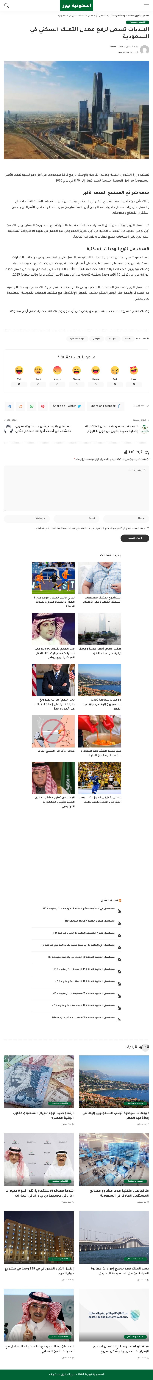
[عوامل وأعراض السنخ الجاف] (53, 731)
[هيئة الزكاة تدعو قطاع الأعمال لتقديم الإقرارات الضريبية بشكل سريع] (114, 1315)
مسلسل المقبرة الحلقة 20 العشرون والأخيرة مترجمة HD (81, 957)
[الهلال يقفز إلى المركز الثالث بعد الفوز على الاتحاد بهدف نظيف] (99, 778)
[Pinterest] (43, 406)
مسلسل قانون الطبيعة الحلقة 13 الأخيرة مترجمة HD (84, 933)
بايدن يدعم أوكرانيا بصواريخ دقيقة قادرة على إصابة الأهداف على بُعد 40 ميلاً (55, 704)
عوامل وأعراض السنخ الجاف (56, 751)
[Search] (8, 5)
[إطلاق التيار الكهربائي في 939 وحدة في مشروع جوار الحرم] (39, 1237)
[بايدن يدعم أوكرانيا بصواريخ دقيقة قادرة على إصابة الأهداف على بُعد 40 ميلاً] (53, 680)
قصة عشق (109, 900)
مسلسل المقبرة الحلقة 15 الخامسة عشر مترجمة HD (83, 1018)
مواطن (96, 339)
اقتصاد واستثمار (138, 22)
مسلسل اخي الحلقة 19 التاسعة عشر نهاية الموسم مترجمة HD (78, 945)
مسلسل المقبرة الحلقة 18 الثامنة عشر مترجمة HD (85, 981)
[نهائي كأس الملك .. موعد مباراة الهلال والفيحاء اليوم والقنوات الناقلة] (53, 578)
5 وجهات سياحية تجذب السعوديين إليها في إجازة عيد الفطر (102, 704)
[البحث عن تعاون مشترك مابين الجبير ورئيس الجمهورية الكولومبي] (53, 778)
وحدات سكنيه (76, 339)
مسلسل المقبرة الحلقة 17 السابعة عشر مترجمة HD (84, 994)
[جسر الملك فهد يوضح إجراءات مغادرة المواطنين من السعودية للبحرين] (114, 1237)
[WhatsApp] (31, 406)
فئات (127, 339)
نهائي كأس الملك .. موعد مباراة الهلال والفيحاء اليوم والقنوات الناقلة (54, 602)
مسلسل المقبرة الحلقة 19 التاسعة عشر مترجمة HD (84, 969)
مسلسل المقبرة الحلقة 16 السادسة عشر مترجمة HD (83, 1006)
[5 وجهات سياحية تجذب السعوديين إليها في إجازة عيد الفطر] (99, 680)
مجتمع (112, 339)
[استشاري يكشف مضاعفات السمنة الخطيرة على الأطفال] (99, 578)
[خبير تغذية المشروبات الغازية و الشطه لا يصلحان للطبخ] (99, 731)
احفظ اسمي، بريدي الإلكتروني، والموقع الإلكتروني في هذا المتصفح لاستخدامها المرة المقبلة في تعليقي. (90, 528)
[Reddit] (20, 406)
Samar (113, 47)
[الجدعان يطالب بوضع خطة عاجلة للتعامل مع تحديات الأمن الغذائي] (39, 1315)
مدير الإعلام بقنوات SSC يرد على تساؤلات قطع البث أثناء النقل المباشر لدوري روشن (55, 653)
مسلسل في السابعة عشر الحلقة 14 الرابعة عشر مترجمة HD (79, 909)
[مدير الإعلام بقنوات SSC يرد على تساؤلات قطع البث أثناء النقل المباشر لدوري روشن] (53, 629)
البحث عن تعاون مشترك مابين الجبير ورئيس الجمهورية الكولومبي (55, 802)
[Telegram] (9, 406)
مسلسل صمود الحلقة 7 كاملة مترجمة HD (90, 921)
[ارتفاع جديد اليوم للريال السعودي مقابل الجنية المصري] (39, 1081)
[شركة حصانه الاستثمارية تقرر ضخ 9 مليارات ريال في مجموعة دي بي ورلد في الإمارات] (39, 1159)
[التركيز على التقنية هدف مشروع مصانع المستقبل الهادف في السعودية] (114, 1159)
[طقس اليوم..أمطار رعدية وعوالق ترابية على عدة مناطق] (99, 629)
